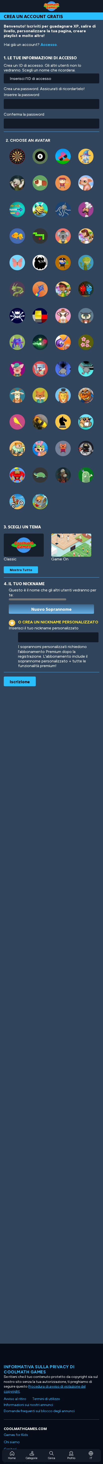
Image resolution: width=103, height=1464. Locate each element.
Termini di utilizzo (46, 1399)
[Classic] (24, 545)
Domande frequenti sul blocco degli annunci (39, 1411)
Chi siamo (12, 1442)
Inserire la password (21, 94)
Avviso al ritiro (15, 1399)
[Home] (51, 6)
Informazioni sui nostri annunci (28, 1405)
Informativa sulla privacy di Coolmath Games (39, 1369)
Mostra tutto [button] (21, 570)
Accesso (48, 44)
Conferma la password (24, 114)
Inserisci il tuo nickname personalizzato (43, 628)
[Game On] (71, 545)
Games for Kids (16, 1435)
